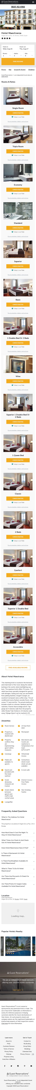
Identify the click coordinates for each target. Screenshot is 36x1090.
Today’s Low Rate (18, 117)
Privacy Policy (9, 1051)
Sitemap (8, 1054)
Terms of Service (9, 1049)
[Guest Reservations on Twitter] (11, 1066)
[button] (2, 20)
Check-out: (22, 47)
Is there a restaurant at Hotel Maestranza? (13, 854)
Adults (16, 53)
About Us (9, 1041)
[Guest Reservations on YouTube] (30, 1066)
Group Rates (27, 1046)
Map (10, 70)
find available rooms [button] (18, 668)
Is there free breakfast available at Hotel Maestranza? (15, 862)
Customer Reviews (8, 1046)
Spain (25, 899)
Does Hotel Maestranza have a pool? (15, 848)
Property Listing (9, 1057)
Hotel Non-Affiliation (8, 1059)
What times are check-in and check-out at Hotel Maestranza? (15, 841)
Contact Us (27, 1041)
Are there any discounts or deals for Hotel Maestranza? (15, 877)
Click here (4, 1023)
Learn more (4, 76)
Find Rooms (18, 61)
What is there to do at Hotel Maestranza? (13, 870)
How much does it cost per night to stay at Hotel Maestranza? (15, 834)
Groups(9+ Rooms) (20, 70)
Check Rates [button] (18, 113)
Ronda (17, 899)
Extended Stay (27, 1051)
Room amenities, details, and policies (18, 121)
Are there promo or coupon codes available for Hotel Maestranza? (14, 885)
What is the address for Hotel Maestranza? (13, 818)
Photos (3, 70)
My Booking (27, 1044)
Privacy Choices (25, 1054)
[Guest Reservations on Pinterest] (25, 1066)
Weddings (31, 70)
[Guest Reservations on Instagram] (18, 1066)
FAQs (8, 1044)
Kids (26, 53)
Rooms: (5, 53)
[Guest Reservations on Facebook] (5, 1066)
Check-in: (5, 47)
